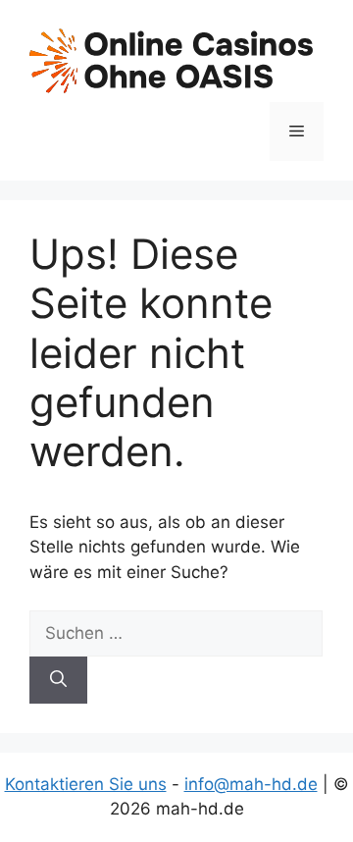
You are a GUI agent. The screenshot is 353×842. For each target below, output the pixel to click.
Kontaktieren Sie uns (86, 784)
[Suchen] (58, 680)
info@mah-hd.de (251, 784)
